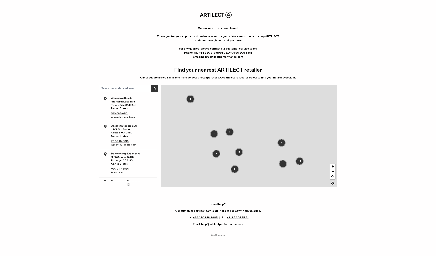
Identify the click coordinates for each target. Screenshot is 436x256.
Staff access (218, 235)
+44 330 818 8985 (205, 217)
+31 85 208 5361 (237, 217)
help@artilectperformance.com (222, 224)
